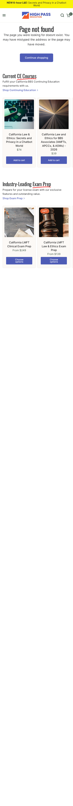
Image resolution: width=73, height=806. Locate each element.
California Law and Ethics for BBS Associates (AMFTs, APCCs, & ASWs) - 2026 (54, 142)
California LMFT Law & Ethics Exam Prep (54, 246)
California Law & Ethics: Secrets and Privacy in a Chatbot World (19, 140)
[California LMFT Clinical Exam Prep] (19, 222)
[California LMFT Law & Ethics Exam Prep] (54, 222)
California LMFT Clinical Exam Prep (19, 244)
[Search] (62, 15)
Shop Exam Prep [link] (13, 198)
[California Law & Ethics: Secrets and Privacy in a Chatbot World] (19, 114)
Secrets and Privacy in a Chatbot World (36, 4)
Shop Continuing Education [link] (19, 90)
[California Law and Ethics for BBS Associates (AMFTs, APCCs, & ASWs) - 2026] (54, 114)
